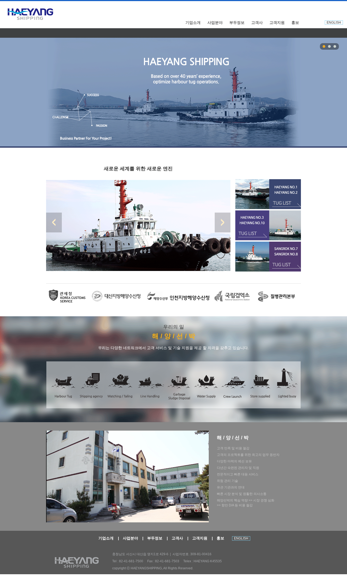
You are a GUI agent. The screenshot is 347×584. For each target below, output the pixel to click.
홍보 (295, 22)
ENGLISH (334, 22)
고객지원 (277, 22)
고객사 (257, 22)
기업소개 (193, 22)
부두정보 (237, 22)
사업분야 (215, 22)
